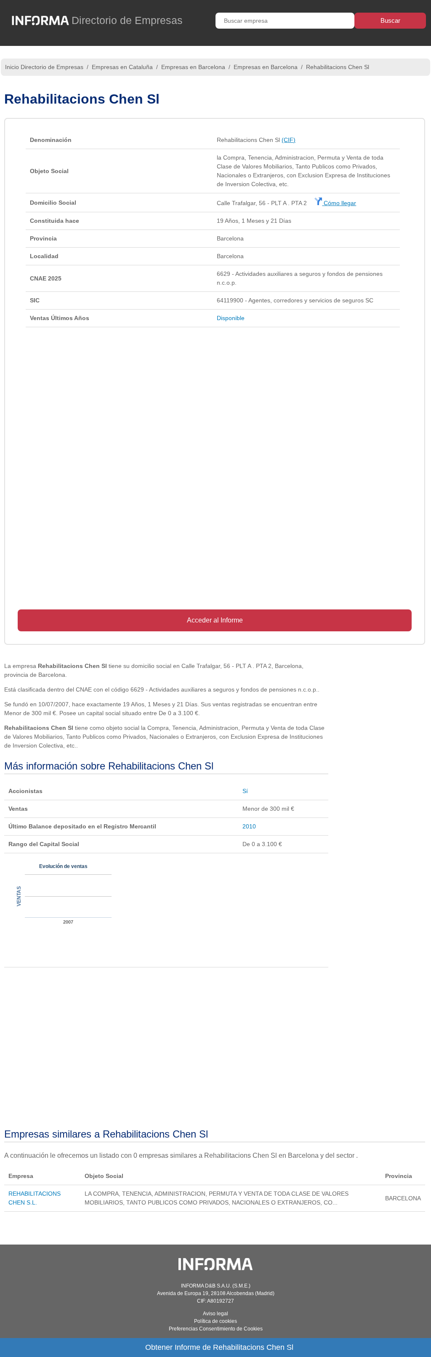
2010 (249, 826)
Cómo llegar (339, 203)
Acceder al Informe (215, 620)
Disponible (231, 318)
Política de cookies (215, 1321)
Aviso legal (215, 1314)
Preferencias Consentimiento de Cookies (216, 1329)
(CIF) (288, 139)
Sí (245, 791)
